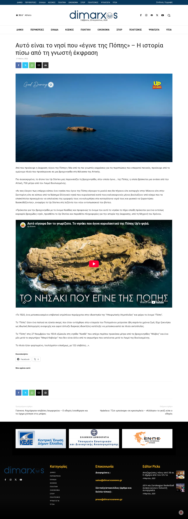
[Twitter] (157, 15)
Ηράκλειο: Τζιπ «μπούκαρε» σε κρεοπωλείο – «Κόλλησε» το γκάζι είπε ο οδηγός (136, 412)
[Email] (39, 65)
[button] (168, 15)
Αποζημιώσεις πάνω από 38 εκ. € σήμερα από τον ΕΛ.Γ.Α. (158, 473)
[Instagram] (146, 15)
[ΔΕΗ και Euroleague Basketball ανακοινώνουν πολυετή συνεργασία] (180, 488)
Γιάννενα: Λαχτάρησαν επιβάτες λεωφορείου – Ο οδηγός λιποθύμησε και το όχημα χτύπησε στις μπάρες (52, 412)
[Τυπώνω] (45, 65)
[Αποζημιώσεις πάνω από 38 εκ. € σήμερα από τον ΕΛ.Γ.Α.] (180, 475)
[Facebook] (141, 15)
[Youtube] (163, 15)
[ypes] (94, 438)
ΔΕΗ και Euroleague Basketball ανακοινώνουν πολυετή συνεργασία (158, 488)
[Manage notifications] (181, 512)
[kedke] (41, 438)
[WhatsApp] (32, 65)
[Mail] (152, 15)
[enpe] (147, 438)
